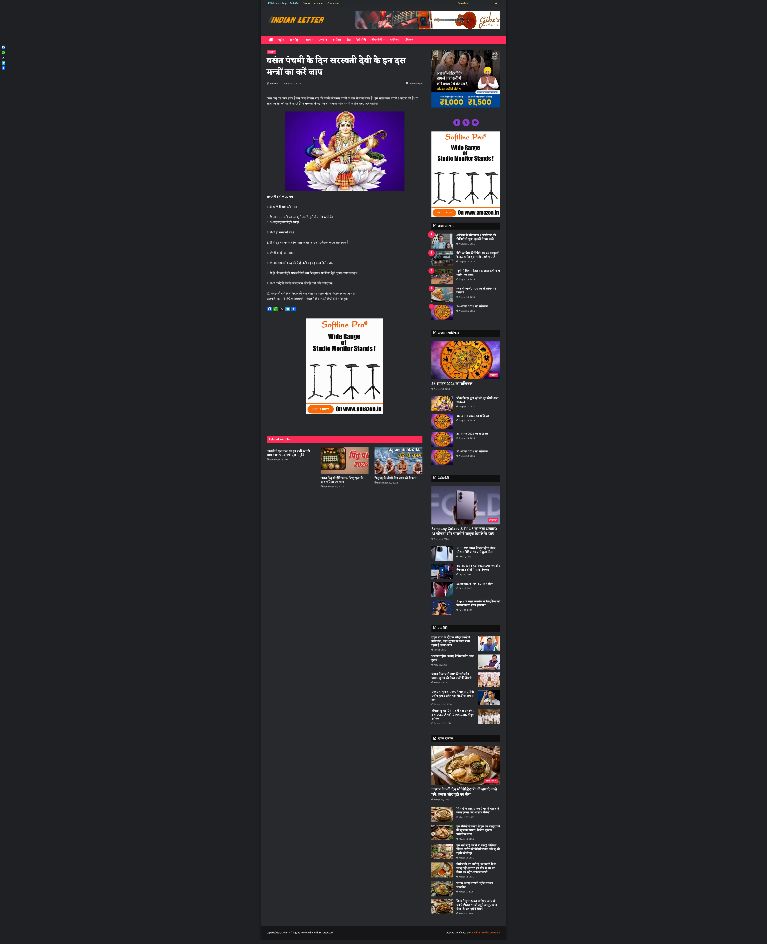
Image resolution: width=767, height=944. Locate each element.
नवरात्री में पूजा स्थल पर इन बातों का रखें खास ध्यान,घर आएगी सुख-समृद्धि (288, 453)
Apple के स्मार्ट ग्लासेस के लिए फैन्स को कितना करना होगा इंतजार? (478, 603)
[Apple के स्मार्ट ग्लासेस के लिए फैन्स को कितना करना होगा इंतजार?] (442, 607)
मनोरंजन (394, 40)
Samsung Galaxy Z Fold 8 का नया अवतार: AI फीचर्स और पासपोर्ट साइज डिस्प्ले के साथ (464, 531)
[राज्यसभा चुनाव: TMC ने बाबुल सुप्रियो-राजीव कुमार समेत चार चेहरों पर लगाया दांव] (489, 697)
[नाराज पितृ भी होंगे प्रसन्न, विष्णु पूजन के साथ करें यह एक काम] (345, 460)
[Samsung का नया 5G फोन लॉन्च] (442, 589)
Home (306, 3)
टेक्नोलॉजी (361, 40)
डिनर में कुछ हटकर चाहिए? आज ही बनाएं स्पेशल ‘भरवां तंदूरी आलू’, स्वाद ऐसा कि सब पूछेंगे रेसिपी (476, 905)
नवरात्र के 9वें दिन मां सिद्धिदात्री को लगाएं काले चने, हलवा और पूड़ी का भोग (464, 792)
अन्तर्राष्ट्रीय (295, 40)
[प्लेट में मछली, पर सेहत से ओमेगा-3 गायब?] (442, 294)
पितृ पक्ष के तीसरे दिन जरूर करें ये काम (395, 478)
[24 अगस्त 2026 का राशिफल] (442, 439)
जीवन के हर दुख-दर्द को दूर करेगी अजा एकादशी (477, 400)
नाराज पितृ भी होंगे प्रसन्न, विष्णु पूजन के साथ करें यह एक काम (342, 480)
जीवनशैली (377, 40)
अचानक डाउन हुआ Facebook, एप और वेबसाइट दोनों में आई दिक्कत (478, 568)
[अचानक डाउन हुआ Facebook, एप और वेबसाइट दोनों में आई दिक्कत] (442, 571)
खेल (349, 40)
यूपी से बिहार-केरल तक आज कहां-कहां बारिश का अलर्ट (478, 273)
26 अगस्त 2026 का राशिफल (472, 306)
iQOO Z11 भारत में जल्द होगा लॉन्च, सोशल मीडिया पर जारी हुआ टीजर (476, 550)
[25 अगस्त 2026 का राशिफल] (442, 421)
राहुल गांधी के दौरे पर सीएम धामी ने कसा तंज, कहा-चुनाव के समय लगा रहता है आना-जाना (450, 641)
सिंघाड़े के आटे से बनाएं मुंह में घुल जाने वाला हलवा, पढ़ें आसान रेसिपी (477, 810)
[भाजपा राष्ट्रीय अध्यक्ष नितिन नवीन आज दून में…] (489, 662)
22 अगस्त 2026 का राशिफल (472, 451)
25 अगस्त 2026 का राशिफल (472, 416)
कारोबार (337, 40)
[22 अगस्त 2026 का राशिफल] (442, 457)
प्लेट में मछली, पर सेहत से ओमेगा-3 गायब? (476, 290)
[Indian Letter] (297, 20)
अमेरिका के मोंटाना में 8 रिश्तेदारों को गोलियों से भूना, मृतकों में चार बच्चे (476, 237)
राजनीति (322, 40)
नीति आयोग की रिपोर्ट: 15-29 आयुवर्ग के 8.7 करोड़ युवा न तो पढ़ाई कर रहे (477, 255)
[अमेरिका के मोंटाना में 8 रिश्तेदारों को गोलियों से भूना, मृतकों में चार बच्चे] (442, 241)
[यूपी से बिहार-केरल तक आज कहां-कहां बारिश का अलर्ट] (442, 276)
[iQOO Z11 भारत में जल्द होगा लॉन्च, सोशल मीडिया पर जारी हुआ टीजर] (442, 553)
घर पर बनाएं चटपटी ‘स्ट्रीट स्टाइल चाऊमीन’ (474, 885)
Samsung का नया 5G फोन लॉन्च (474, 583)
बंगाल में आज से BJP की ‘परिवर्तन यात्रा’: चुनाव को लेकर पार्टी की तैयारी (451, 676)
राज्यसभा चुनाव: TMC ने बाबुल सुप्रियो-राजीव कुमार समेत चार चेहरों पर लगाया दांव (453, 695)
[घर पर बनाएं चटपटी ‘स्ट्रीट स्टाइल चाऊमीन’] (442, 888)
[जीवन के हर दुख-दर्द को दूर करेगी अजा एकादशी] (442, 403)
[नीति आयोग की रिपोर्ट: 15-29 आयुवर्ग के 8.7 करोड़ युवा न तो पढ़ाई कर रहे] (442, 258)
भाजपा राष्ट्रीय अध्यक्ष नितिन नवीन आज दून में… (452, 658)
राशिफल (408, 40)
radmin (274, 84)
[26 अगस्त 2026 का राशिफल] (442, 312)
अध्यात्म (271, 52)
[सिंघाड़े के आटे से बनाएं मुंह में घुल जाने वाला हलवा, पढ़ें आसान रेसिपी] (442, 814)
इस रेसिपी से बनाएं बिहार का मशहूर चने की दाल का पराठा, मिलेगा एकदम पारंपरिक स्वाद (478, 830)
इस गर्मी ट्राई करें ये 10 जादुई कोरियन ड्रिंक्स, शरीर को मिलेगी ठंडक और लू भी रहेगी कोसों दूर (478, 849)
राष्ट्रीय (281, 40)
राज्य (308, 40)
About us (319, 3)
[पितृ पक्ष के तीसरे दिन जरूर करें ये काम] (398, 460)
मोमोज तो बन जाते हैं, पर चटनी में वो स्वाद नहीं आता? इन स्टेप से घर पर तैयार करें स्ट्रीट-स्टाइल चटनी (476, 868)
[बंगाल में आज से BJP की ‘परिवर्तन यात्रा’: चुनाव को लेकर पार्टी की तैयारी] (489, 679)
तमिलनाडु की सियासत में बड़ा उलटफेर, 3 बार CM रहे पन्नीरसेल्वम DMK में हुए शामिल (452, 714)
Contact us (333, 3)
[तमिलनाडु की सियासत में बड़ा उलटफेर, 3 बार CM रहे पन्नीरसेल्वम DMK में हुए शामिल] (489, 716)
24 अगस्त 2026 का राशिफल (472, 433)
